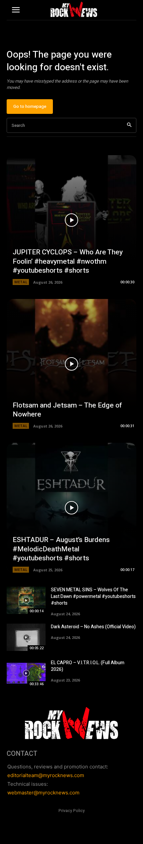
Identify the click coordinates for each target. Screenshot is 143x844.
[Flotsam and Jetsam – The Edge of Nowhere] (71, 364)
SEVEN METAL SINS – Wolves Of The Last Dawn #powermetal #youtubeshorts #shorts (93, 596)
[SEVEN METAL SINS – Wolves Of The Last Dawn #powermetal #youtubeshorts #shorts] (26, 600)
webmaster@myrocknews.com (43, 792)
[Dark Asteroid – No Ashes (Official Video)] (26, 637)
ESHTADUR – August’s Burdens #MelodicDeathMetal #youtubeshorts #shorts (61, 549)
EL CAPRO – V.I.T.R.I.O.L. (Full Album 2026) (87, 666)
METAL (20, 281)
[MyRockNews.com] (74, 9)
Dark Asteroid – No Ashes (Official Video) (93, 626)
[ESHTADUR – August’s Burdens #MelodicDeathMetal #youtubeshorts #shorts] (71, 508)
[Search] (129, 125)
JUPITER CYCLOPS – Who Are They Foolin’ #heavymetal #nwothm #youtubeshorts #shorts (68, 261)
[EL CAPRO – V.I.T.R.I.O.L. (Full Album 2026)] (26, 673)
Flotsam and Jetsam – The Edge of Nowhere (67, 410)
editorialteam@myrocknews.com (45, 775)
